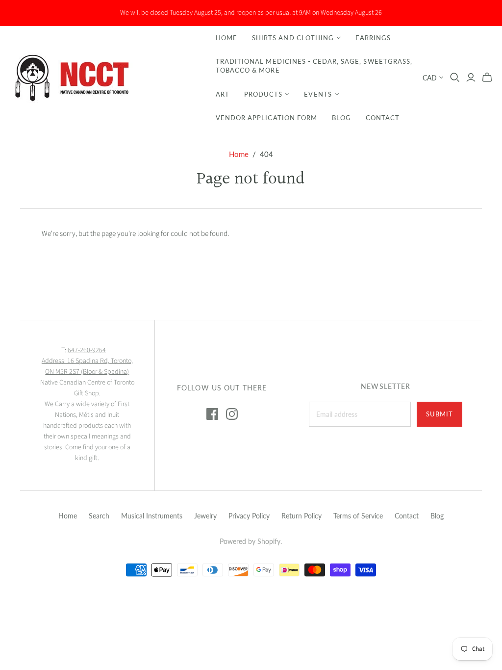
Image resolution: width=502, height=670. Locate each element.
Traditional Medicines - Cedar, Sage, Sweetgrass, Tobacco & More (314, 65)
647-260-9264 (87, 350)
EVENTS (317, 94)
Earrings (373, 38)
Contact (383, 118)
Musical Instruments (151, 516)
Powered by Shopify (250, 541)
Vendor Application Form (266, 118)
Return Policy (301, 516)
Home (226, 38)
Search (99, 516)
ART (222, 94)
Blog (341, 118)
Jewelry (205, 516)
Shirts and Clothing (293, 38)
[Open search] (455, 77)
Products (263, 94)
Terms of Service (358, 516)
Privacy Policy (249, 516)
